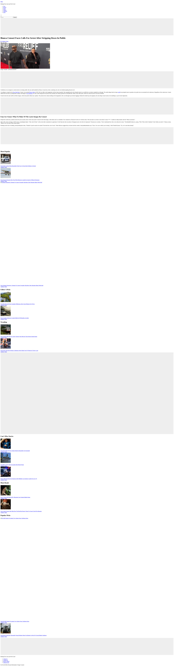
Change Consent (20, 664)
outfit (119, 92)
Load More (87, 147)
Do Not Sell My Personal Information (9, 664)
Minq (2, 1)
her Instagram (30, 93)
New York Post (16, 92)
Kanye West (32, 92)
